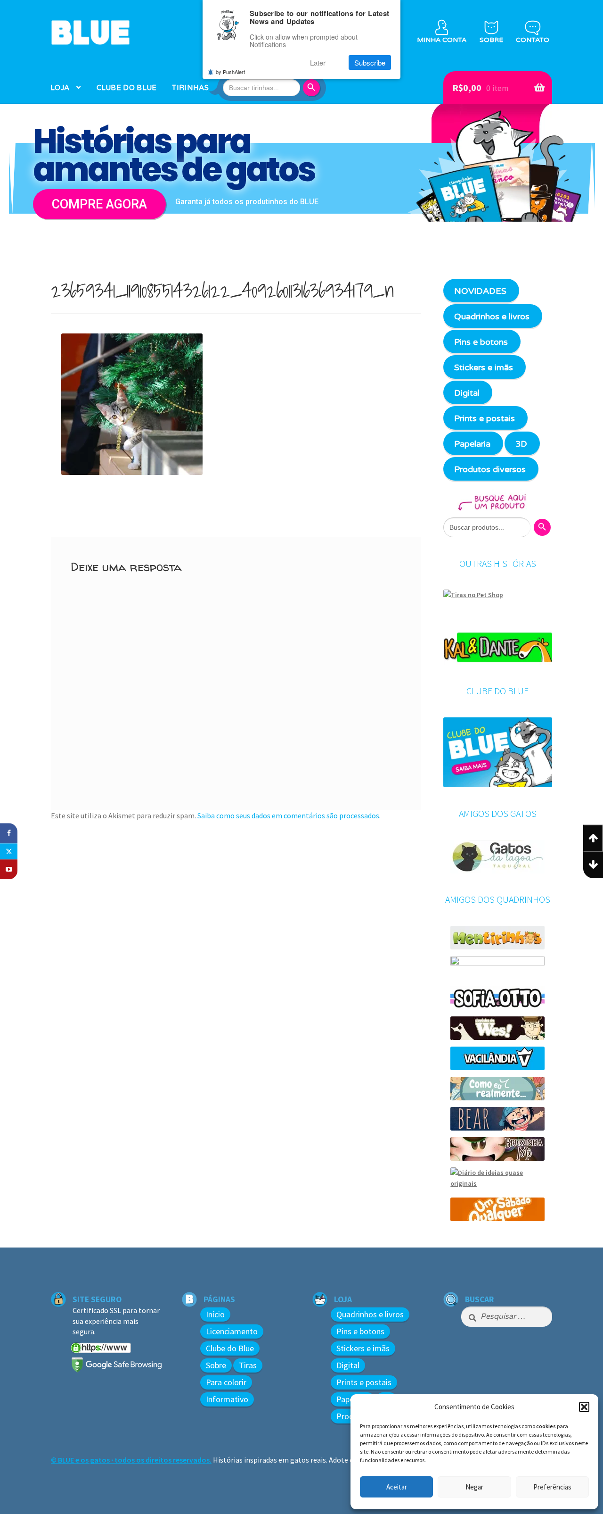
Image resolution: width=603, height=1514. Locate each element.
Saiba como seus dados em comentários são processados (288, 815)
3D (521, 444)
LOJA (59, 87)
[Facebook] (8, 833)
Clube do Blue (230, 1348)
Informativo (227, 1399)
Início (215, 1314)
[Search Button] (312, 87)
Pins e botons (481, 342)
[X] (8, 851)
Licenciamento (232, 1331)
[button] (584, 1407)
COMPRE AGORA (99, 204)
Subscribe (369, 62)
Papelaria (472, 444)
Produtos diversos (490, 469)
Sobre (216, 1365)
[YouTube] (8, 869)
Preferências (552, 1486)
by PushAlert (230, 71)
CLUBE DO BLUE (127, 87)
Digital (467, 393)
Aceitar (396, 1486)
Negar (474, 1486)
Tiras (248, 1365)
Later (318, 62)
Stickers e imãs (483, 367)
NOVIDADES (480, 291)
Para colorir (226, 1382)
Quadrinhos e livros (492, 316)
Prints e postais (484, 418)
